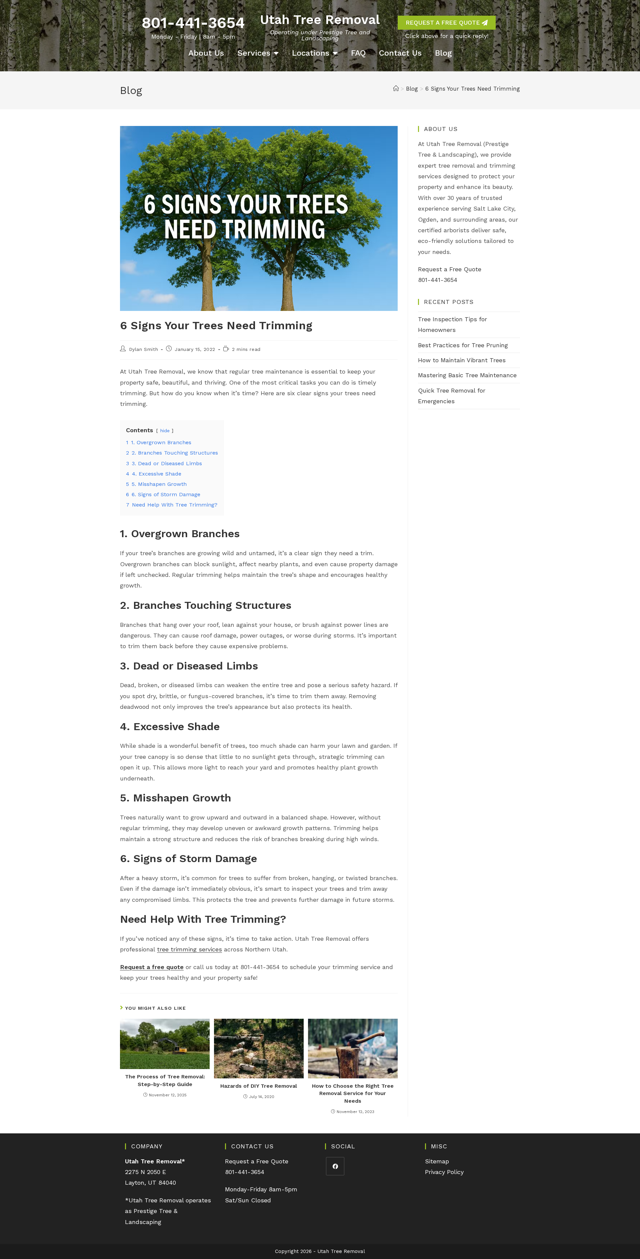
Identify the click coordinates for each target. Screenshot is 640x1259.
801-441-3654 (193, 23)
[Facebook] (335, 1166)
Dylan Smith (143, 349)
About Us (206, 53)
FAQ (358, 53)
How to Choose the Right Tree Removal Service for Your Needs (353, 1093)
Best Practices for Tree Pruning (463, 345)
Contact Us (400, 53)
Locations (310, 53)
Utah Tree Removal (320, 19)
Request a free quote (152, 966)
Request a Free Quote (449, 269)
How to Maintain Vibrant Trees (462, 360)
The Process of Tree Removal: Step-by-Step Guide (165, 1080)
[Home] (396, 88)
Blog (443, 53)
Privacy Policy (444, 1171)
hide (165, 430)
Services (253, 53)
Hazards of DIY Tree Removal (258, 1086)
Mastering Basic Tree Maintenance (467, 375)
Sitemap (437, 1161)
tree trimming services (189, 949)
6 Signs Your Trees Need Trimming (472, 88)
